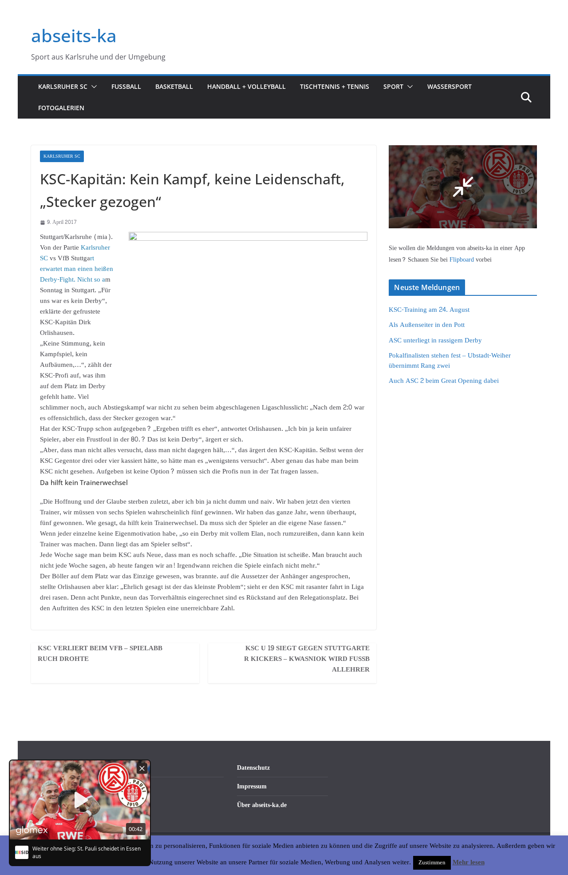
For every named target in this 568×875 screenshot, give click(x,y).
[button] (92, 86)
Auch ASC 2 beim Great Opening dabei (444, 381)
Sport (393, 86)
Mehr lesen (469, 862)
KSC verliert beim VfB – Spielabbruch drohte (100, 653)
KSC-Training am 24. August (429, 310)
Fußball (126, 86)
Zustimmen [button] (432, 862)
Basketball (174, 86)
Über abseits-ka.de (262, 805)
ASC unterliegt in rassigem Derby (435, 340)
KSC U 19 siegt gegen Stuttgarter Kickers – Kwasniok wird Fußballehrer (307, 659)
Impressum (252, 786)
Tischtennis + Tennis (334, 86)
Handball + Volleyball (246, 86)
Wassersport (449, 86)
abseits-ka (74, 35)
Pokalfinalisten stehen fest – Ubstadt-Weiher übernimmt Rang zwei (450, 361)
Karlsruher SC (62, 86)
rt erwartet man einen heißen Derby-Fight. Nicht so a (76, 269)
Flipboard (463, 259)
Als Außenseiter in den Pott (427, 325)
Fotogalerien (61, 107)
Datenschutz (253, 767)
